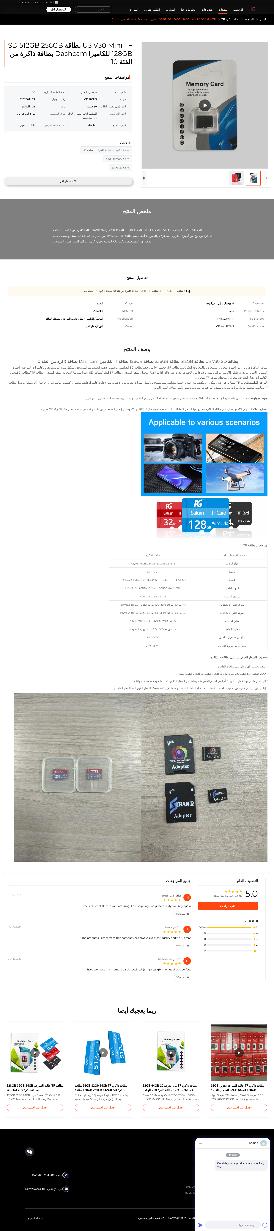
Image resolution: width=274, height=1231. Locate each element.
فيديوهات (206, 9)
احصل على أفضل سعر (239, 1107)
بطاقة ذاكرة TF (230, 19)
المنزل (263, 19)
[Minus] (200, 1143)
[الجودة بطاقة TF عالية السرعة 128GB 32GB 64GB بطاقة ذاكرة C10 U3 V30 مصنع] (35, 1052)
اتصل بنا (170, 9)
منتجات (222, 9)
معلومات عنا (188, 9)
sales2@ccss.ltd (35, 1188)
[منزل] (253, 9)
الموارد (134, 9)
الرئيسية (238, 9)
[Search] (108, 9)
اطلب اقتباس (152, 9)
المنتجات (249, 19)
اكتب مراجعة (228, 906)
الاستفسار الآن (59, 9)
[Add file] (265, 1225)
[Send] (201, 1225)
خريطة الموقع (35, 1217)
